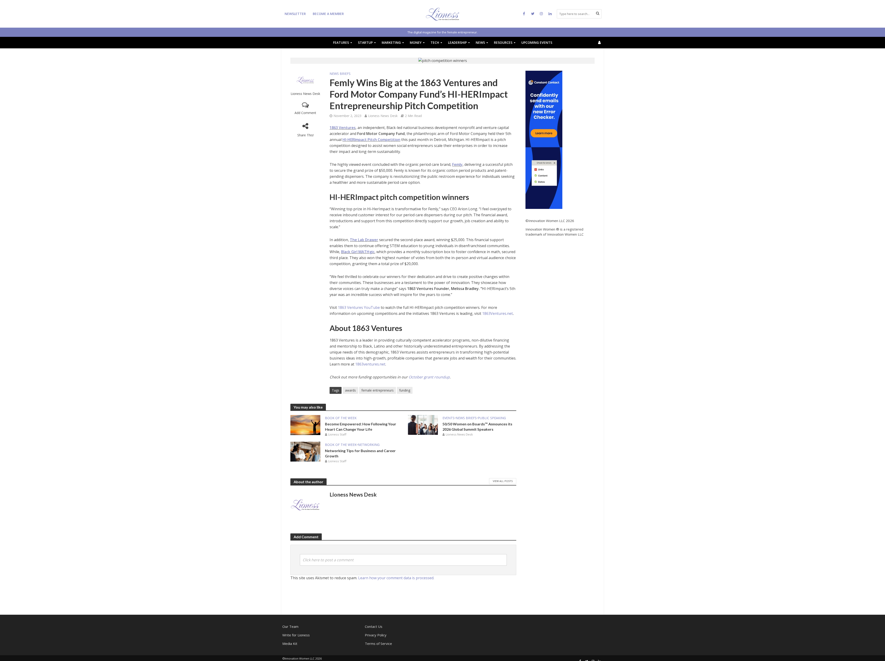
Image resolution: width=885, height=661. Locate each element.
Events (448, 418)
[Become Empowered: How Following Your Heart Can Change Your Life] (305, 424)
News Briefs (340, 73)
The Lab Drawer (364, 239)
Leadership (457, 42)
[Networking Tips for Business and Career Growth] (305, 451)
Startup (365, 42)
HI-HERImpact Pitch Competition (371, 139)
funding (404, 390)
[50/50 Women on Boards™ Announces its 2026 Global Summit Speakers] (423, 424)
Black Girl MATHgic (358, 251)
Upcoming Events (536, 42)
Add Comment (305, 113)
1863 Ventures (343, 127)
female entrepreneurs (377, 390)
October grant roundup (429, 377)
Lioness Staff (337, 434)
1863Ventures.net (497, 313)
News (480, 42)
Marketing (391, 42)
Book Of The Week (341, 418)
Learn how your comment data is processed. (396, 577)
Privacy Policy (375, 635)
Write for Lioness (296, 635)
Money (416, 42)
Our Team (290, 626)
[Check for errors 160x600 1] (543, 139)
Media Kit (289, 643)
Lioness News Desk (305, 93)
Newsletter (295, 14)
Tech (435, 42)
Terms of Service (378, 643)
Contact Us (373, 626)
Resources (503, 42)
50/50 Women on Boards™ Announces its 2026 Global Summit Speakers (477, 426)
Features (341, 42)
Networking (369, 444)
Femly (457, 164)
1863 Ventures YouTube (359, 307)
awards (350, 390)
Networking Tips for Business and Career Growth (360, 453)
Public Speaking (492, 418)
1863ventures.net (370, 364)
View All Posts (503, 481)
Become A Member (328, 14)
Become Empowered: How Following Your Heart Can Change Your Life (360, 426)
